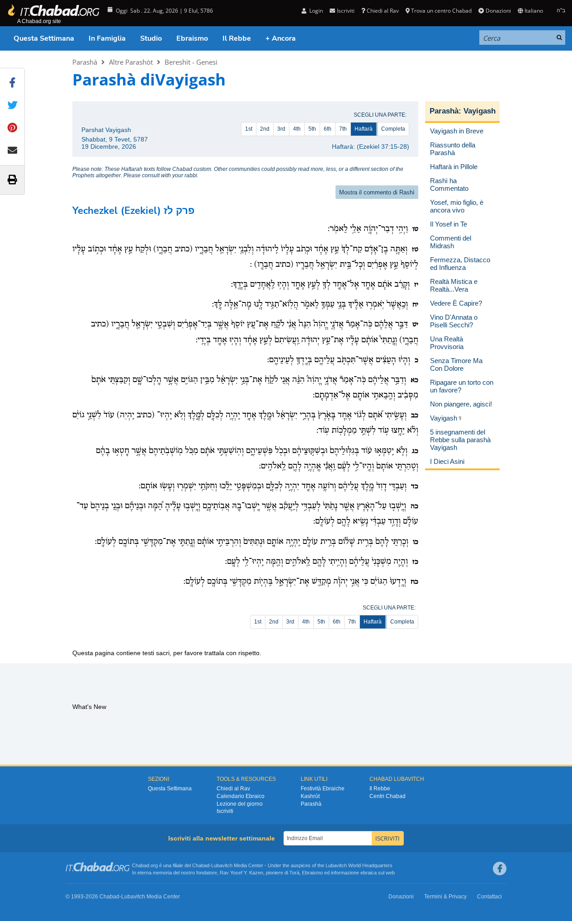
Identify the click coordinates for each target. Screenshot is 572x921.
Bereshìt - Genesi (191, 61)
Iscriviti (225, 811)
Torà (294, 872)
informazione (345, 872)
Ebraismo (192, 38)
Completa (393, 129)
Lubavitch (221, 865)
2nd (264, 129)
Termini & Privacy (445, 896)
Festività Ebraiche (323, 788)
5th (312, 129)
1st (248, 129)
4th (297, 129)
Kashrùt (310, 796)
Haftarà (364, 129)
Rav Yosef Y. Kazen (241, 872)
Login (315, 10)
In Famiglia (107, 38)
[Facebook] (499, 868)
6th (327, 129)
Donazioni (498, 10)
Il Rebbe (236, 38)
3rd (281, 129)
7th (343, 129)
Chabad (200, 865)
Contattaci (489, 896)
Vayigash (479, 111)
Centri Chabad (387, 796)
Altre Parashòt (131, 61)
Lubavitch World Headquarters (359, 865)
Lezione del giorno (240, 804)
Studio (151, 38)
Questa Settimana (44, 38)
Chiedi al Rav (383, 10)
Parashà (84, 61)
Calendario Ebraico (241, 796)
